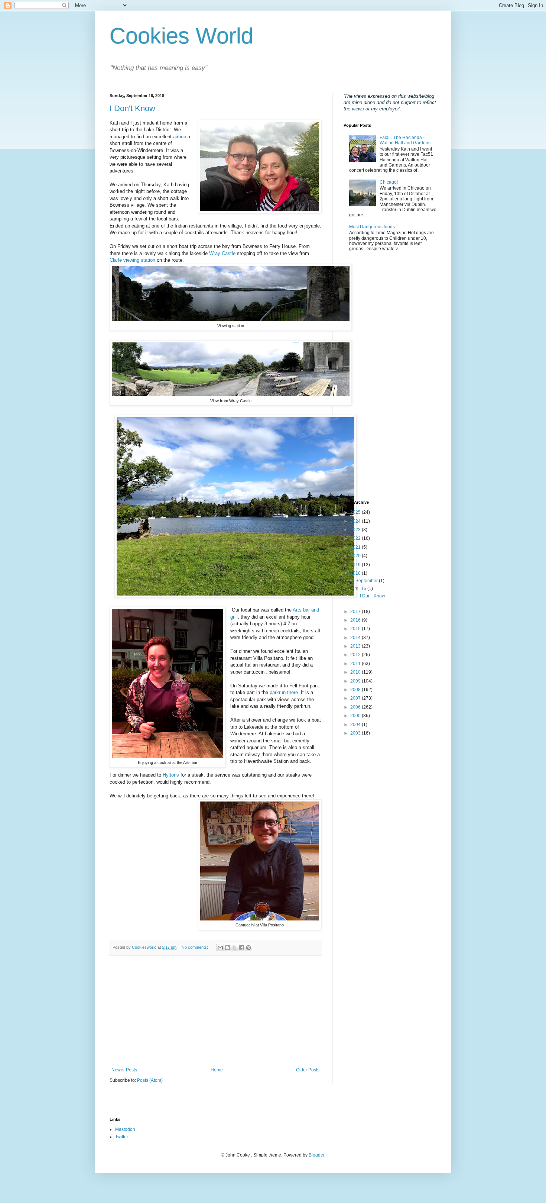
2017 (356, 611)
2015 (356, 628)
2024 (356, 521)
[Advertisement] (215, 1011)
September (367, 580)
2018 (356, 573)
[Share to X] (234, 947)
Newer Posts (124, 1070)
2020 (356, 555)
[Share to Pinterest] (248, 947)
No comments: (195, 947)
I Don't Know (132, 108)
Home (217, 1070)
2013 (356, 646)
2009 (356, 681)
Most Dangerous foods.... (374, 226)
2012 (356, 654)
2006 (356, 707)
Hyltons (171, 775)
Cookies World (181, 35)
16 (364, 588)
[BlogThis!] (227, 947)
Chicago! (389, 182)
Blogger (316, 1155)
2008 (356, 689)
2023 (356, 529)
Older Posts (307, 1070)
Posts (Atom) (150, 1080)
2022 (356, 538)
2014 (356, 637)
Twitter (121, 1136)
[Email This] (220, 947)
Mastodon (125, 1129)
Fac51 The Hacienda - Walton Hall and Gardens (405, 140)
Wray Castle (222, 253)
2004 (356, 724)
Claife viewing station (132, 260)
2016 (356, 620)
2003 (356, 733)
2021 (356, 547)
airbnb (179, 136)
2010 (356, 672)
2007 (356, 698)
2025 (356, 512)
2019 (356, 564)
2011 (356, 663)
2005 (356, 715)
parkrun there (284, 692)
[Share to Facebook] (241, 947)
